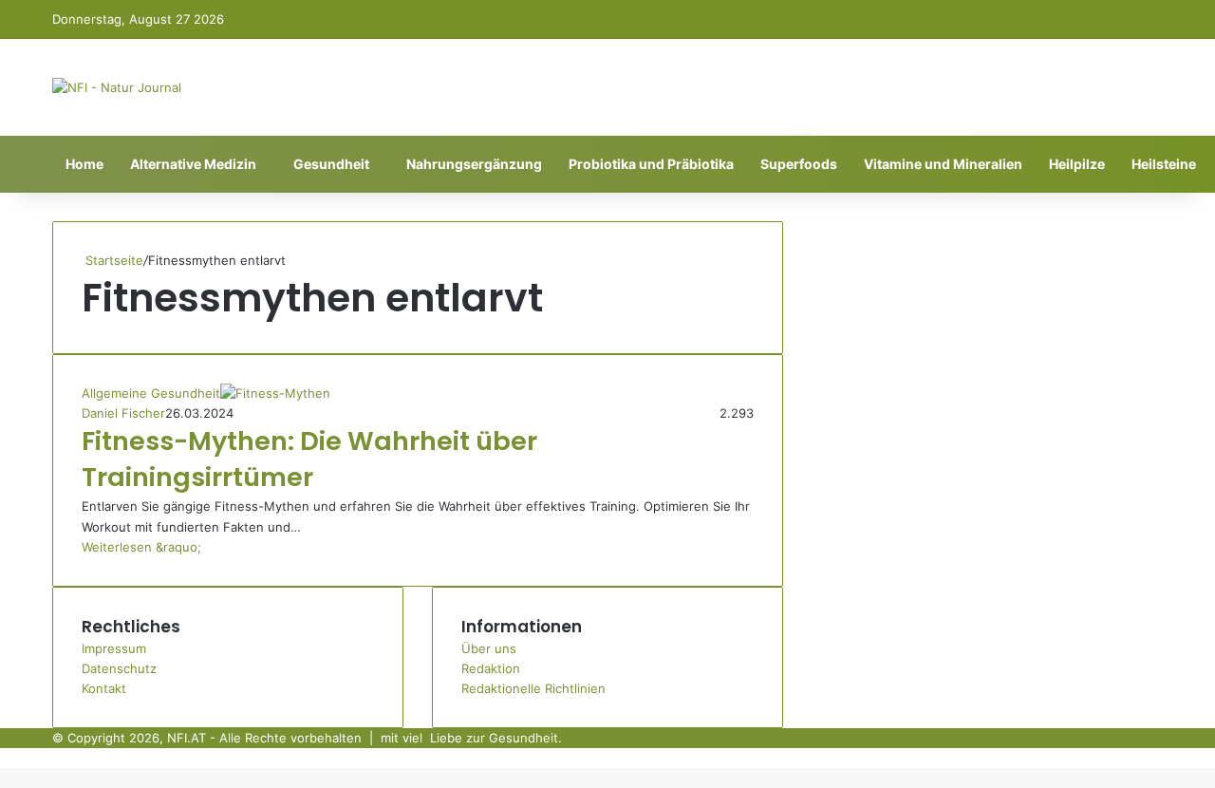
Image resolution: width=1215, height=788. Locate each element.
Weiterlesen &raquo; (141, 546)
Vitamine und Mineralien (943, 164)
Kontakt (104, 688)
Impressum (114, 648)
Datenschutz (119, 668)
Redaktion (490, 668)
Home (84, 164)
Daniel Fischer (123, 413)
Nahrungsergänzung (474, 164)
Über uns (488, 648)
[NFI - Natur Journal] (116, 87)
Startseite (112, 260)
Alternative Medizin (193, 164)
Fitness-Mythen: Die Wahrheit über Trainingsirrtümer (309, 459)
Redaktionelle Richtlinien (533, 688)
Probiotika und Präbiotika (651, 164)
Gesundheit (331, 164)
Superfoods (798, 164)
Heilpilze (1077, 164)
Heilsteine (1163, 164)
